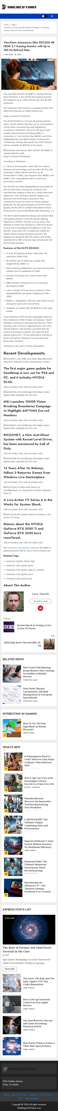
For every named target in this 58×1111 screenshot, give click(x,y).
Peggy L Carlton (32, 787)
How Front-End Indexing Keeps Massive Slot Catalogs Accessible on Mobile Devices (12, 674)
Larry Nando (40, 593)
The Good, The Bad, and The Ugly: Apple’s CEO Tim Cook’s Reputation (12, 983)
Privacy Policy (46, 1094)
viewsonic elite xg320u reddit (21, 547)
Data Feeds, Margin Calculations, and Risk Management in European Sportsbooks (12, 695)
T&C (21, 1098)
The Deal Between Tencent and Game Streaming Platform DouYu (12, 1025)
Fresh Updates (31, 1098)
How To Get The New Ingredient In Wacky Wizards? (12, 728)
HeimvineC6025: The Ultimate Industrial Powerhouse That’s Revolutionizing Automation (13, 867)
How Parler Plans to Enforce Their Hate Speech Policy (12, 1046)
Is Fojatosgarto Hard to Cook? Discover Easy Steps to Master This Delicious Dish (13, 761)
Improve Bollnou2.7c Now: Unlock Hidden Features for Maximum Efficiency (13, 846)
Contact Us (33, 1094)
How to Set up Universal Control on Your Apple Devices (12, 1004)
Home (6, 1094)
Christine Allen (30, 680)
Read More (10, 969)
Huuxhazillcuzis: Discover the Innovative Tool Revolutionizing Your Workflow (13, 804)
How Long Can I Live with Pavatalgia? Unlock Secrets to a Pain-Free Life (13, 782)
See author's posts (40, 601)
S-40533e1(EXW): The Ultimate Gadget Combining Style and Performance (13, 825)
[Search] (52, 16)
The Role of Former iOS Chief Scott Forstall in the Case (29, 929)
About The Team (18, 1094)
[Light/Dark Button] (44, 16)
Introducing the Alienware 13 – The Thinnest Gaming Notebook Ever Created (13, 888)
